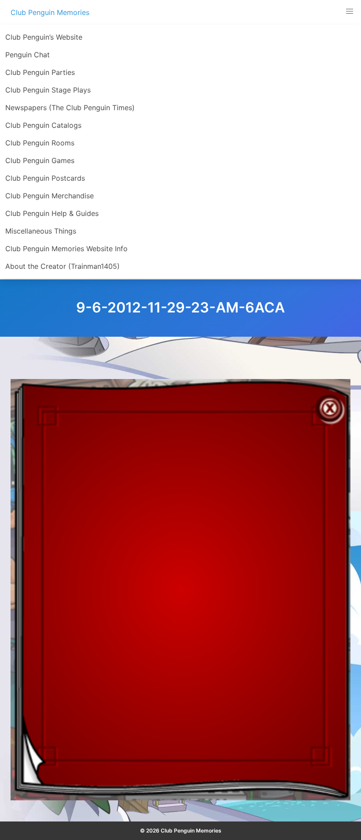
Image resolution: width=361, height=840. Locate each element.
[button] (349, 11)
